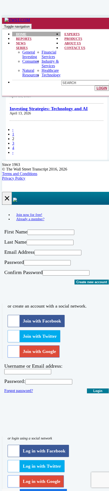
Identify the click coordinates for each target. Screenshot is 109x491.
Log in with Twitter (42, 466)
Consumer (30, 61)
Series (22, 48)
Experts (72, 34)
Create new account (91, 282)
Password (14, 262)
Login (102, 88)
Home (21, 34)
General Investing (29, 54)
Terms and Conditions (19, 174)
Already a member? (30, 219)
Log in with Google (41, 481)
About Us (72, 43)
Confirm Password (23, 272)
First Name (15, 231)
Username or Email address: (33, 366)
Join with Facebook (42, 321)
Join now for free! (29, 215)
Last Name (15, 242)
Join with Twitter (40, 336)
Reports (23, 39)
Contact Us (74, 48)
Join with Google (39, 351)
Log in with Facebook (44, 450)
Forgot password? (18, 390)
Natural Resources (30, 72)
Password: (14, 381)
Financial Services (49, 54)
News (21, 43)
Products (73, 39)
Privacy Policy (13, 178)
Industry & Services (50, 63)
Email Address (19, 252)
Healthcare (50, 70)
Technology (51, 75)
